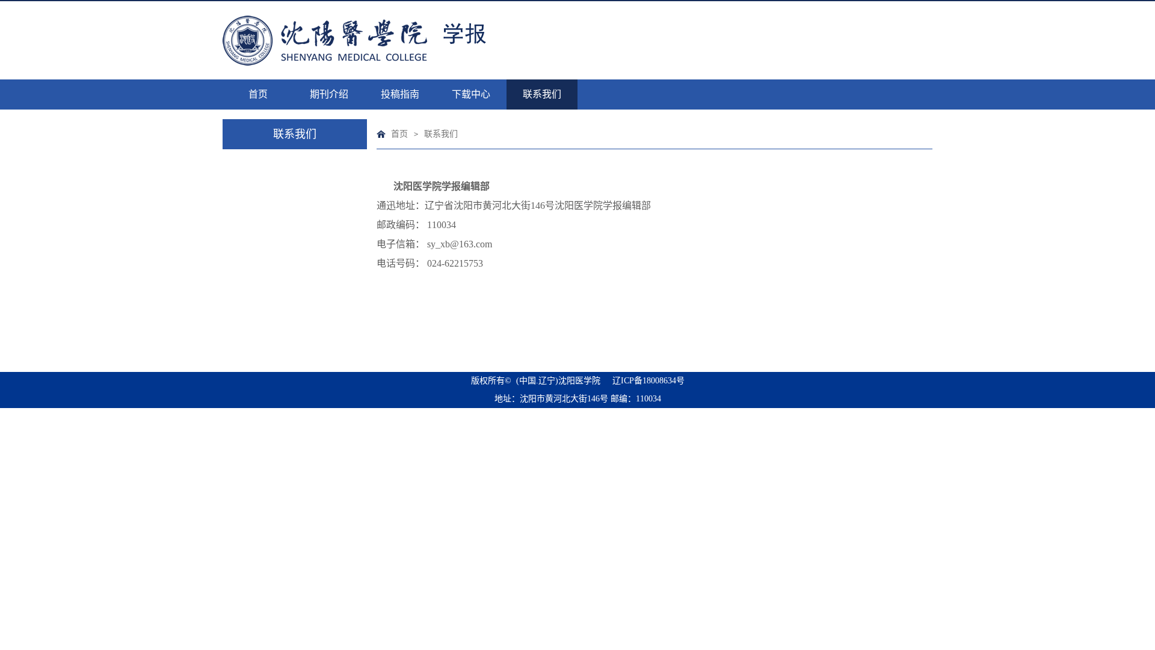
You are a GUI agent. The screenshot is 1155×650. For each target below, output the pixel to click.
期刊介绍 (329, 94)
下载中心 (471, 94)
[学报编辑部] (388, 40)
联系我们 (542, 94)
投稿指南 (400, 94)
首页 (258, 94)
